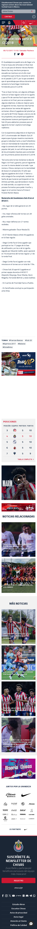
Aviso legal (18, 916)
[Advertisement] (18, 314)
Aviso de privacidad (18, 912)
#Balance (21, 343)
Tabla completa (25, 459)
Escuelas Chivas (18, 908)
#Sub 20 (28, 340)
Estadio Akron (18, 904)
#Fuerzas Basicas (16, 340)
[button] (31, 923)
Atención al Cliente (18, 921)
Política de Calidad (18, 925)
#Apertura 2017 (9, 343)
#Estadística (7, 347)
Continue (8, 16)
